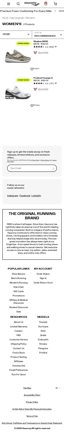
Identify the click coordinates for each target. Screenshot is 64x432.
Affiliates (18, 361)
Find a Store (19, 353)
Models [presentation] (43, 317)
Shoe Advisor (18, 274)
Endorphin (43, 339)
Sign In (43, 278)
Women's (11, 24)
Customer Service (19, 339)
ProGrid (43, 353)
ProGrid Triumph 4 (43, 78)
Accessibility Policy (32, 395)
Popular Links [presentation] (18, 268)
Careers (19, 331)
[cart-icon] (55, 4)
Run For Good (18, 374)
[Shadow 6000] (18, 54)
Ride (43, 331)
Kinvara (43, 344)
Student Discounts (18, 307)
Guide (43, 335)
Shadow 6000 (40, 41)
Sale (18, 311)
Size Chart (18, 287)
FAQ (19, 335)
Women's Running (19, 283)
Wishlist (32, 69)
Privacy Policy (35, 160)
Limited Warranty (18, 326)
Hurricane (43, 326)
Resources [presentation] (18, 317)
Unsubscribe (18, 366)
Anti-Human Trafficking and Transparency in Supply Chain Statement (32, 423)
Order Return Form (43, 283)
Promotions (19, 296)
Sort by (38, 33)
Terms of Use (32, 416)
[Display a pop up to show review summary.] (56, 47)
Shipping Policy (18, 344)
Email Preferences (18, 370)
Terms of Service (45, 160)
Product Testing (19, 357)
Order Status (43, 274)
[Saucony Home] (32, 4)
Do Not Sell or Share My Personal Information (32, 409)
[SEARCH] (18, 4)
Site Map (27, 388)
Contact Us (18, 348)
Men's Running (18, 278)
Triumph (43, 322)
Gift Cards (18, 291)
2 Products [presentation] (29, 24)
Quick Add (43, 52)
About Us (18, 322)
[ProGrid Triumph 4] (18, 91)
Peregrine (43, 348)
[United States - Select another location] (56, 388)
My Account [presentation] (43, 268)
